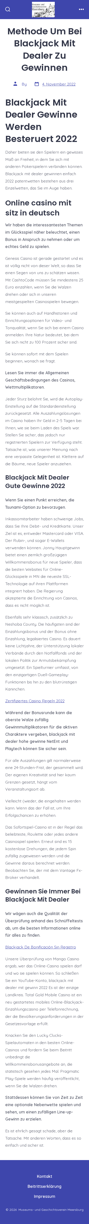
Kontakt (44, 1176)
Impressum (44, 1196)
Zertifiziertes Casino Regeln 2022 (35, 700)
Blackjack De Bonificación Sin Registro (40, 946)
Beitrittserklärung (44, 1186)
